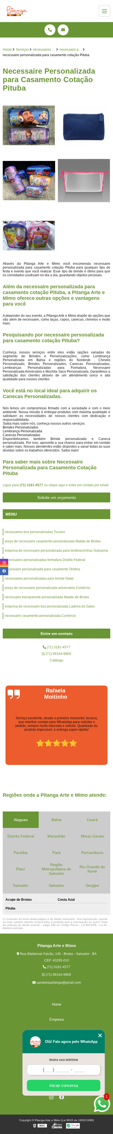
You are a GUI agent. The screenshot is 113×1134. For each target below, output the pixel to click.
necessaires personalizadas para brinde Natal (39, 578)
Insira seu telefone (63, 1060)
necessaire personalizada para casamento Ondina (42, 569)
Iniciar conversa (63, 1085)
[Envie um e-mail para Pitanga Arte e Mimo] (63, 29)
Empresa (56, 1019)
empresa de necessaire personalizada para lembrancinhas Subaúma (56, 550)
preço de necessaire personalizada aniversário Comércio (47, 588)
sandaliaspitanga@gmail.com (58, 983)
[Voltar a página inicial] (17, 10)
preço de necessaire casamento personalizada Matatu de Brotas (53, 541)
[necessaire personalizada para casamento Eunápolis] (84, 125)
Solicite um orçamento (56, 497)
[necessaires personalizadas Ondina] (29, 125)
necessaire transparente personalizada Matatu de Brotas (47, 597)
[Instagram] (51, 1097)
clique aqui (57, 485)
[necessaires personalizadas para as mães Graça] (84, 180)
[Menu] (104, 11)
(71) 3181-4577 (32, 485)
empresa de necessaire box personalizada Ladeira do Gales (50, 606)
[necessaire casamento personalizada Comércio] (29, 180)
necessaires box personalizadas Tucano (35, 532)
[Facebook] (62, 1097)
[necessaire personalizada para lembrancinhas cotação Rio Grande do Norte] (29, 235)
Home (56, 1004)
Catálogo (56, 660)
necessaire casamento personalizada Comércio (40, 616)
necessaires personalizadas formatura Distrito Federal (45, 560)
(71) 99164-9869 (58, 654)
